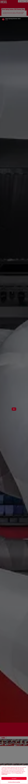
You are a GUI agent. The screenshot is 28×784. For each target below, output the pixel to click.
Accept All (14, 778)
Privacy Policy (18, 772)
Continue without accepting (14, 782)
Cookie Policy (4, 774)
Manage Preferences (5, 772)
